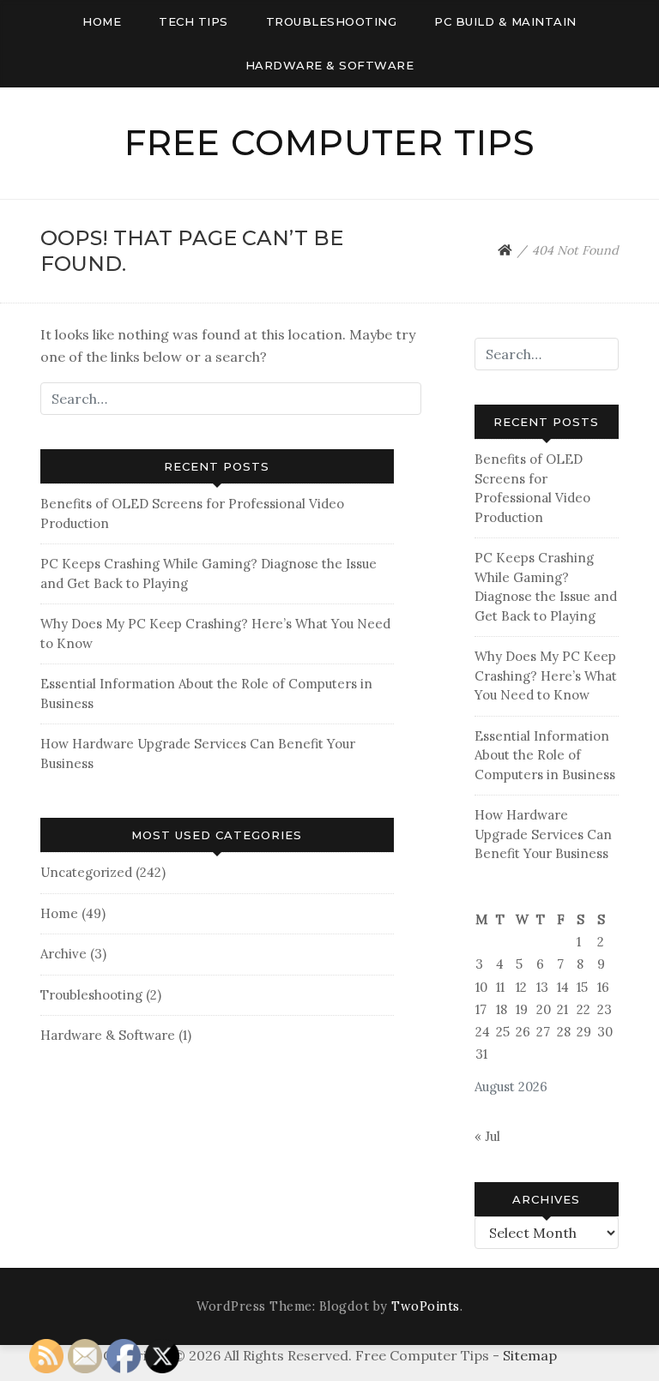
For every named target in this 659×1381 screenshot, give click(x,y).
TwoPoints (425, 1306)
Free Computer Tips (329, 143)
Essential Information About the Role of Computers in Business (545, 755)
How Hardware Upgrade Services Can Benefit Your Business (543, 834)
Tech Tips (193, 21)
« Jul (487, 1136)
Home (101, 21)
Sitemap (530, 1355)
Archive (63, 954)
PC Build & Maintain (505, 21)
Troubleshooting (331, 21)
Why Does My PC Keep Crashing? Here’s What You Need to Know (546, 675)
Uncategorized (86, 872)
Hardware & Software (329, 65)
